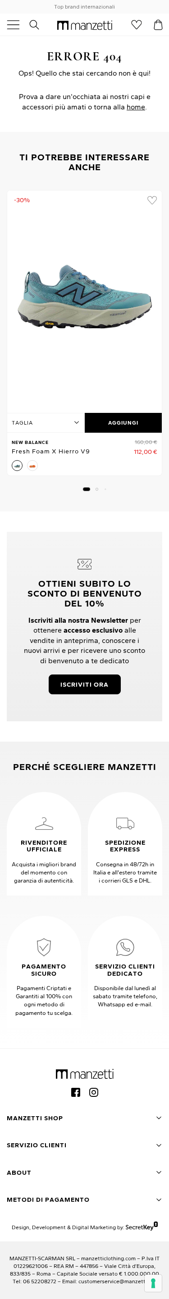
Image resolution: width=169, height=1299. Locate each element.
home (136, 106)
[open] (17, 25)
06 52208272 (39, 1281)
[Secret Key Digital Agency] (142, 1227)
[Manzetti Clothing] (84, 25)
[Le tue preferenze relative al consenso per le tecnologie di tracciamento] (153, 1283)
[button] (86, 489)
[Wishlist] (136, 25)
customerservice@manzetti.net (117, 1281)
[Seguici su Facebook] (75, 1092)
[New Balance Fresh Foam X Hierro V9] (84, 298)
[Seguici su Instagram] (93, 1092)
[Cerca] (39, 25)
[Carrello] (158, 25)
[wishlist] (152, 200)
